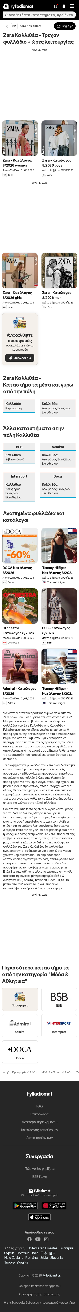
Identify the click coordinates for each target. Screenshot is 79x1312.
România (31, 1257)
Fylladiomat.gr (51, 1275)
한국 (52, 1253)
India (34, 1253)
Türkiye (9, 1262)
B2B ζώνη (39, 1176)
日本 (43, 1253)
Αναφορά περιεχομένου (40, 1122)
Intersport (41, 880)
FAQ (39, 1106)
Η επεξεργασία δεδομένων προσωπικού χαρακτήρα (39, 1302)
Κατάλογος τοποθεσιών (39, 1130)
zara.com (52, 821)
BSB (19, 880)
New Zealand (13, 1257)
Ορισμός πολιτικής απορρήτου (39, 1286)
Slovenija (56, 1257)
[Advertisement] (39, 81)
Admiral (28, 880)
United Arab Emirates (42, 1248)
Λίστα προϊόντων (39, 1138)
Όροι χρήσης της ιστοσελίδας (39, 1294)
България (66, 1248)
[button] (63, 6)
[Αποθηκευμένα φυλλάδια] (55, 6)
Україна (22, 1262)
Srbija (44, 1257)
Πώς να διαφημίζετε (39, 1169)
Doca (51, 880)
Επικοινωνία (39, 1114)
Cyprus (9, 1253)
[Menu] (72, 6)
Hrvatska (22, 1253)
